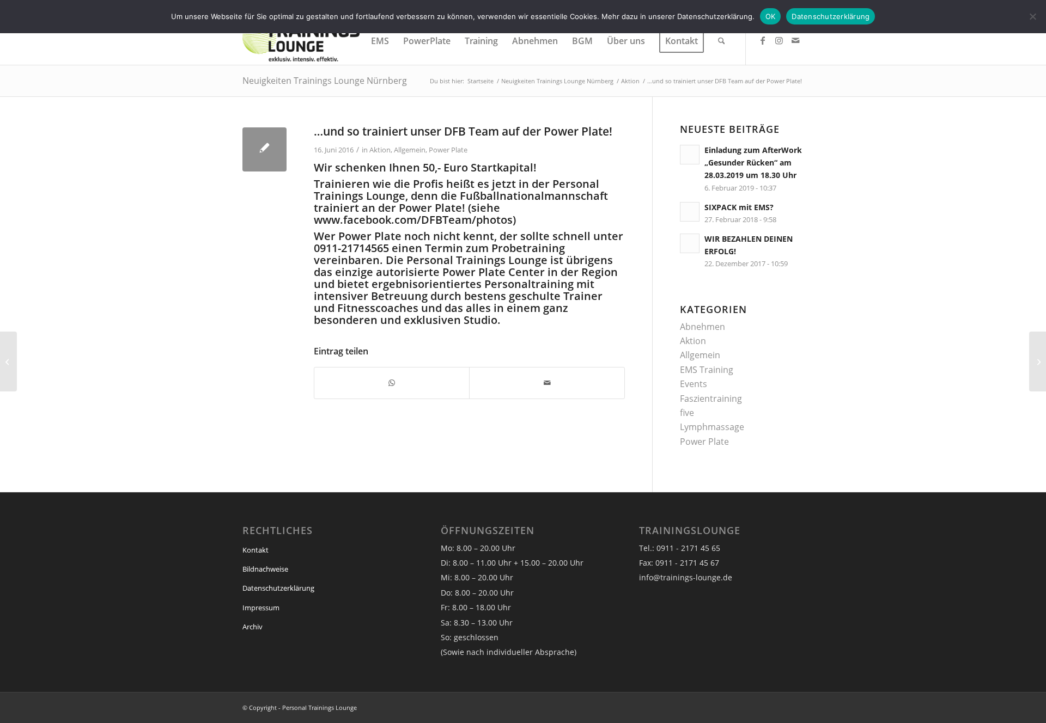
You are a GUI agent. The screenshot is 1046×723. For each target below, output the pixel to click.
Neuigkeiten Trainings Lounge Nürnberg (324, 81)
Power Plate (448, 150)
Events (693, 384)
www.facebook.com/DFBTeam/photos (413, 219)
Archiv (252, 627)
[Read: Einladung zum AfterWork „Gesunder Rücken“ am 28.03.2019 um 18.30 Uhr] (690, 154)
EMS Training (706, 370)
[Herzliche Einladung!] (8, 361)
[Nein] (1032, 16)
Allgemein (409, 150)
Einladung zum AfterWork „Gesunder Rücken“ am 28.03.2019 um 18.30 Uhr (753, 162)
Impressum (260, 607)
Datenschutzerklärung (278, 588)
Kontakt (255, 550)
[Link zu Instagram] (779, 40)
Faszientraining (711, 399)
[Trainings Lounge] (301, 41)
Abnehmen (702, 327)
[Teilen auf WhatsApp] (391, 382)
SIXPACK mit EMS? (739, 207)
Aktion (380, 150)
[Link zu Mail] (795, 40)
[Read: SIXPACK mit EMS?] (690, 212)
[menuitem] (380, 41)
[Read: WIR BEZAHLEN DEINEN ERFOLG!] (690, 243)
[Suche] (721, 41)
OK (770, 16)
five (687, 413)
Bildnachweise (265, 569)
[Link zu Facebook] (763, 40)
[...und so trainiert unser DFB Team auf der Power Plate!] (264, 149)
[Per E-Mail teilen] (547, 382)
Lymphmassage (712, 427)
